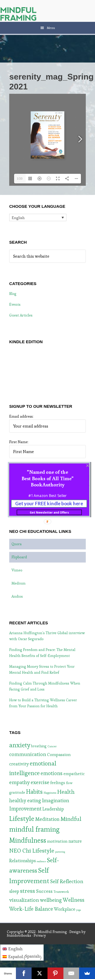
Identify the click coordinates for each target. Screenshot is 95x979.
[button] (47, 478)
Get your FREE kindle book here (49, 503)
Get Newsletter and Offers (49, 512)
